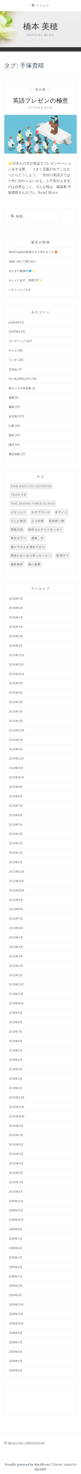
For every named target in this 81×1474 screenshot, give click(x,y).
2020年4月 (16, 1163)
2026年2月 (16, 636)
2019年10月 (16, 1220)
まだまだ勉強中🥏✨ (22, 271)
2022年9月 (16, 900)
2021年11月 (16, 994)
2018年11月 (16, 1314)
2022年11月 (16, 881)
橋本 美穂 (40, 25)
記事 (11, 426)
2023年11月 (16, 768)
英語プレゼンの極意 (40, 100)
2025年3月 (16, 711)
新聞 (11, 398)
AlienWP (40, 1469)
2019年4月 (15, 1267)
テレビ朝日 (19, 520)
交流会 (13, 369)
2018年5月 (15, 1361)
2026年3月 (16, 627)
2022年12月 (16, 871)
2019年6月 (15, 1248)
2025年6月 (16, 693)
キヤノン (61, 512)
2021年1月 (15, 1088)
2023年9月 (16, 787)
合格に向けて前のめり (23, 261)
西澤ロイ (62, 555)
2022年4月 (16, 947)
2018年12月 (16, 1304)
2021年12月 (16, 984)
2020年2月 (16, 1182)
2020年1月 (16, 1192)
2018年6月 (15, 1352)
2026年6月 (16, 608)
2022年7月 (16, 918)
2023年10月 (16, 777)
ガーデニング (17, 341)
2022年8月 (16, 909)
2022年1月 (16, 975)
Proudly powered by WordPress (27, 1464)
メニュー (42, 5)
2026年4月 (16, 617)
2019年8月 (15, 1229)
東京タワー (19, 538)
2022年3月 (16, 956)
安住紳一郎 (57, 520)
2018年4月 (15, 1370)
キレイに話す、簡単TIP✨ (25, 280)
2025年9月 (16, 683)
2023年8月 (16, 796)
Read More (48, 192)
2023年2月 (16, 853)
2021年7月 (15, 1032)
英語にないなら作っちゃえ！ (31, 555)
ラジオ (13, 360)
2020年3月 (16, 1173)
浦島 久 (37, 538)
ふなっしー (19, 512)
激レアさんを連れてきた (28, 546)
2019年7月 (15, 1239)
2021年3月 (15, 1069)
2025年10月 (16, 674)
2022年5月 (16, 937)
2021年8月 (15, 1022)
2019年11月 (16, 1210)
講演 (11, 444)
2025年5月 (16, 702)
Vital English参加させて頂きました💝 (33, 252)
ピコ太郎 (37, 520)
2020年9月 (16, 1126)
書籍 (11, 407)
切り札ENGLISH (19, 379)
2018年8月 (15, 1333)
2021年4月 (15, 1060)
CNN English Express (31, 486)
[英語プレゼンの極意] (40, 152)
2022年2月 (16, 966)
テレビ (13, 350)
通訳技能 (14, 454)
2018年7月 (15, 1342)
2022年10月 (16, 890)
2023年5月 (16, 824)
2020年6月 (16, 1144)
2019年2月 (15, 1286)
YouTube (15, 331)
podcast (14, 322)
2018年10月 (16, 1323)
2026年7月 (16, 599)
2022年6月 (16, 928)
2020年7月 (16, 1135)
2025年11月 (16, 664)
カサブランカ (40, 512)
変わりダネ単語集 (20, 388)
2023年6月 (16, 815)
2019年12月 (16, 1201)
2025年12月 (16, 655)
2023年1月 (15, 862)
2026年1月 (16, 646)
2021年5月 (15, 1050)
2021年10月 (16, 1003)
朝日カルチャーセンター (45, 529)
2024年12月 (16, 730)
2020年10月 (17, 1116)
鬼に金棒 (34, 564)
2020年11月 (16, 1107)
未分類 (40, 89)
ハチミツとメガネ (20, 290)
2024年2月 (16, 740)
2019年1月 (15, 1295)
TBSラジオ (19, 494)
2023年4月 (16, 834)
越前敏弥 (17, 564)
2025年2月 (16, 721)
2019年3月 (15, 1276)
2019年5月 (15, 1257)
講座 (11, 435)
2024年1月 (16, 749)
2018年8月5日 (40, 108)
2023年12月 (16, 758)
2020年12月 (17, 1097)
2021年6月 (15, 1041)
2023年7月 (15, 806)
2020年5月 (16, 1154)
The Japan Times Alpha (33, 503)
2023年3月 (15, 843)
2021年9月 (15, 1013)
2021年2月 (15, 1079)
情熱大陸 (17, 529)
